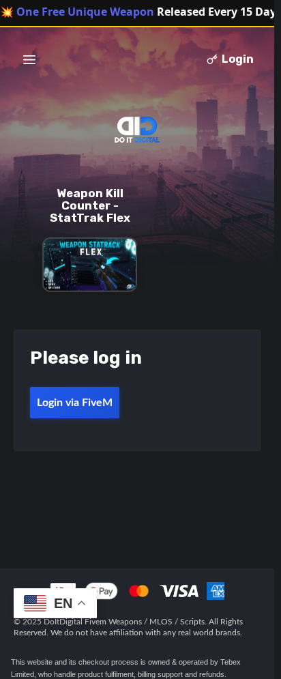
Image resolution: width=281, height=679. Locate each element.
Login (238, 59)
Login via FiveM (75, 402)
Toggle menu (29, 59)
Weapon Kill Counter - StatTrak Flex (90, 205)
